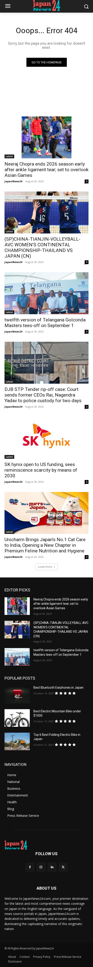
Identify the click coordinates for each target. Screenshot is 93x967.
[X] (63, 867)
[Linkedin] (52, 867)
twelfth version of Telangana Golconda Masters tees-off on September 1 (45, 322)
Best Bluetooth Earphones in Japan (58, 687)
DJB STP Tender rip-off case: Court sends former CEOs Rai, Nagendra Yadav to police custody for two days (43, 395)
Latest (9, 156)
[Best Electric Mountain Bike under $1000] (17, 718)
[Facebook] (30, 867)
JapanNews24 (13, 181)
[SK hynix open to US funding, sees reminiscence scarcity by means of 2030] (46, 438)
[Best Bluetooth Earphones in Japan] (17, 694)
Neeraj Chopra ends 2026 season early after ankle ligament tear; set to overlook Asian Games (46, 169)
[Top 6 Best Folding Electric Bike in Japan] (17, 741)
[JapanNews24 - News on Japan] (46, 844)
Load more (45, 567)
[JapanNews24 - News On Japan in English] (46, 5)
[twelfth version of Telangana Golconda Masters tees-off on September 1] (46, 293)
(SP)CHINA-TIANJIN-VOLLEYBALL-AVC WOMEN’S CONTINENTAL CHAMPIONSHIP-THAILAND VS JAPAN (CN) (42, 247)
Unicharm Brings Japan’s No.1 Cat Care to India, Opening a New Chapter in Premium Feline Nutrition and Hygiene (45, 545)
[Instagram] (41, 867)
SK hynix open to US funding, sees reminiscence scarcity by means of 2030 (41, 470)
